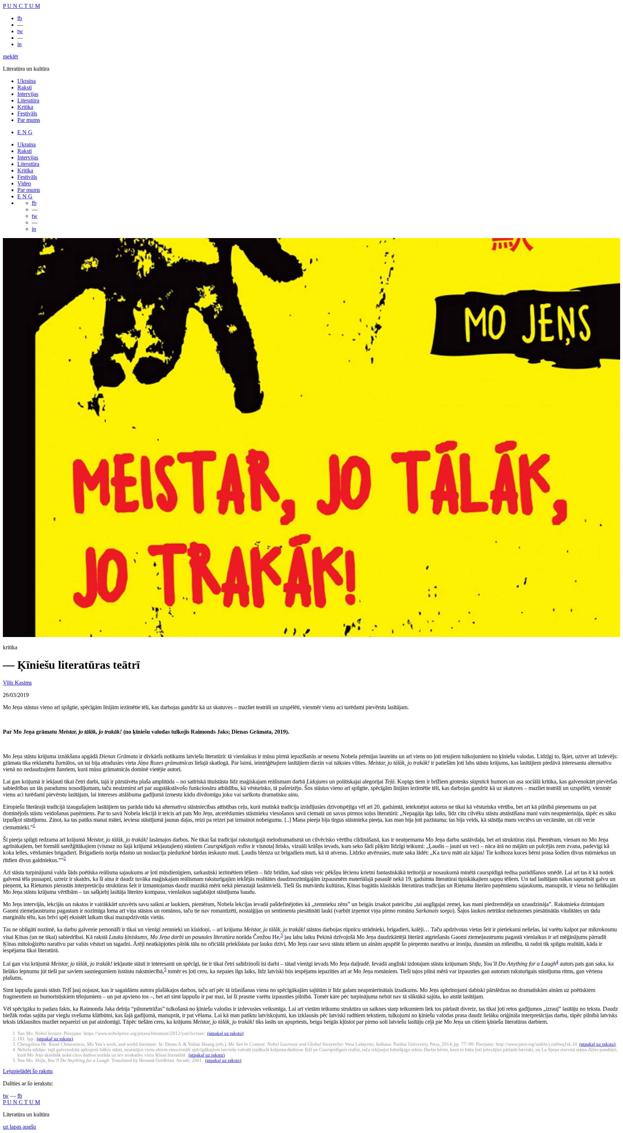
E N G (24, 132)
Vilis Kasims (17, 683)
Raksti (24, 87)
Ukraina (26, 81)
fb (19, 18)
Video (24, 183)
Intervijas (27, 94)
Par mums (28, 120)
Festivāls (27, 113)
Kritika (25, 107)
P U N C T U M (21, 6)
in (19, 44)
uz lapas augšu (19, 1127)
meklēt (10, 56)
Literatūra (28, 100)
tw (20, 31)
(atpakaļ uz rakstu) (225, 1033)
